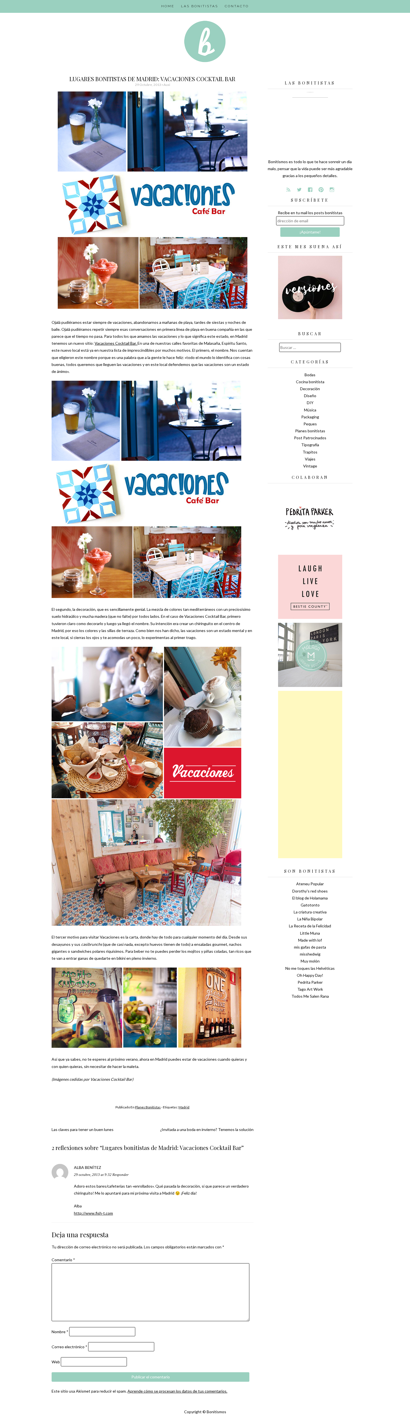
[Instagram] (332, 190)
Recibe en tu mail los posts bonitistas (310, 212)
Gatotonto (310, 905)
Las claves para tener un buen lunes (83, 1129)
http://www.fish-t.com (93, 1213)
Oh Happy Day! (310, 975)
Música (310, 409)
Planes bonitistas (148, 1107)
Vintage (310, 466)
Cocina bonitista (310, 381)
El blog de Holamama (310, 898)
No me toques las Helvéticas (310, 968)
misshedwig (310, 954)
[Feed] (288, 190)
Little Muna (310, 933)
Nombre (60, 1331)
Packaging (310, 416)
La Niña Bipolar (310, 918)
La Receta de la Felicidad (310, 925)
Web (56, 1361)
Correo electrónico (69, 1346)
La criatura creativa (310, 912)
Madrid (184, 1107)
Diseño (310, 395)
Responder (120, 1175)
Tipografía (310, 444)
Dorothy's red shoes (310, 891)
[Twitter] (299, 190)
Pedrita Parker (310, 982)
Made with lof (310, 940)
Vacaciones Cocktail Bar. (116, 343)
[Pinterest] (321, 190)
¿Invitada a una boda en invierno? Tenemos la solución (207, 1129)
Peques (310, 423)
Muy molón (310, 961)
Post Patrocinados (310, 437)
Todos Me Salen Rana (310, 996)
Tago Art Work (310, 989)
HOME (167, 6)
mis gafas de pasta (310, 947)
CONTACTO (237, 6)
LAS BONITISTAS (199, 6)
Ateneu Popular (310, 883)
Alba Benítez (87, 1167)
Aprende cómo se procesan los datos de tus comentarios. (177, 1391)
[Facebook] (310, 190)
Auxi (166, 85)
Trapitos (310, 452)
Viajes (310, 459)
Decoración (310, 388)
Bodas (310, 374)
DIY (310, 402)
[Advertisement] (310, 774)
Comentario (63, 1259)
